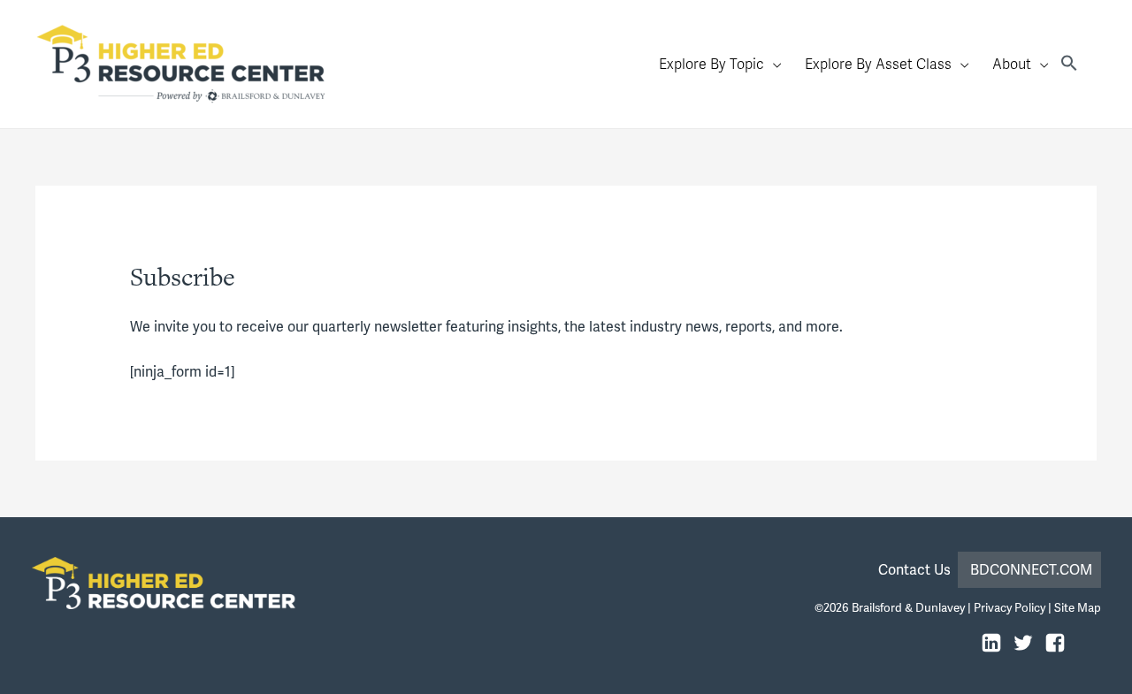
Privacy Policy (1009, 607)
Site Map (1077, 607)
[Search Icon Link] (1069, 64)
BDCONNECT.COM (1031, 570)
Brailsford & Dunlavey (908, 607)
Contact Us (918, 570)
